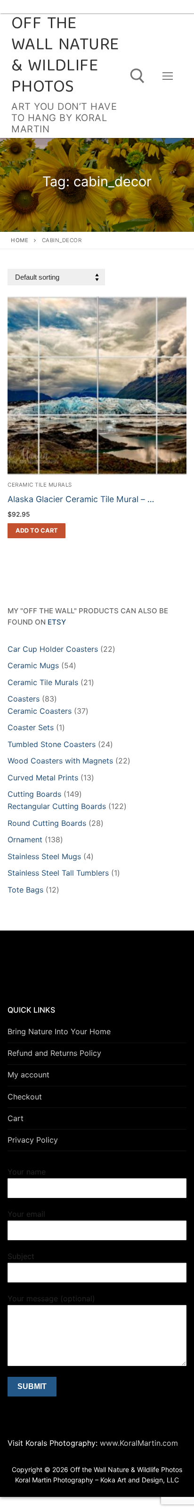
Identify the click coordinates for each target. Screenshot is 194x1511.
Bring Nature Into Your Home (59, 1031)
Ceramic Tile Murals (40, 484)
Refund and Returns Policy (54, 1053)
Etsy (57, 622)
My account (28, 1074)
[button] (36, 530)
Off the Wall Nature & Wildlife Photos (65, 56)
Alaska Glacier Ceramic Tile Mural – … (81, 499)
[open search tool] (137, 76)
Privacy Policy (33, 1140)
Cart (16, 1118)
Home (19, 240)
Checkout (25, 1096)
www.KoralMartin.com (137, 1443)
